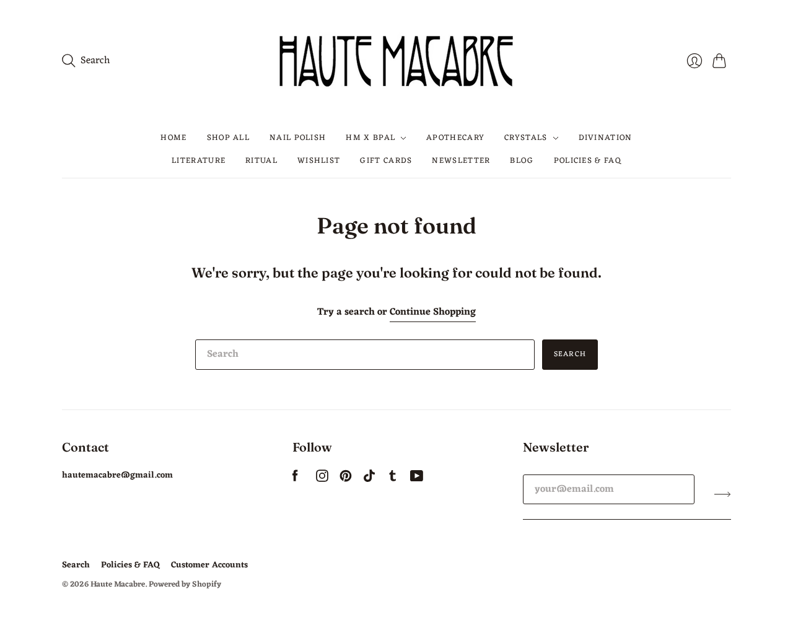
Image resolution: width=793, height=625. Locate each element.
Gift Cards (386, 160)
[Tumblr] (393, 479)
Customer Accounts (209, 565)
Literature (199, 160)
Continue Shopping (433, 312)
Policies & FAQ (587, 160)
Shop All (228, 138)
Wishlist (318, 160)
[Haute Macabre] (396, 61)
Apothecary (455, 138)
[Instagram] (322, 479)
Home (173, 138)
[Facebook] (295, 479)
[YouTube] (416, 479)
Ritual (261, 160)
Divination (606, 138)
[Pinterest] (346, 479)
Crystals (525, 138)
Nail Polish (297, 138)
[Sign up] (722, 494)
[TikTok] (369, 479)
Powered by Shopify (185, 584)
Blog (521, 160)
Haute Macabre (117, 584)
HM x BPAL (370, 138)
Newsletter (461, 160)
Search (570, 354)
